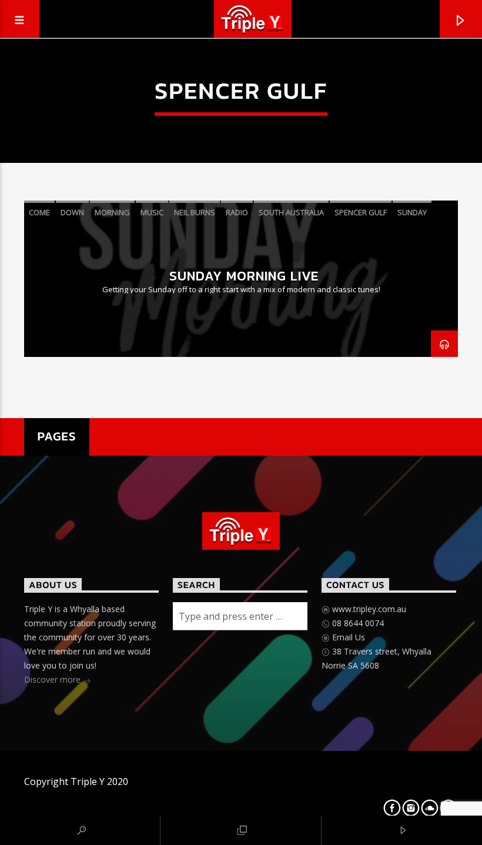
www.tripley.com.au (368, 608)
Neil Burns (194, 212)
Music (151, 212)
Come (39, 212)
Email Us (347, 637)
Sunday (412, 212)
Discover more (53, 679)
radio (237, 212)
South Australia (291, 212)
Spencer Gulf (360, 212)
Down (72, 212)
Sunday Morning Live (244, 276)
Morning (112, 212)
